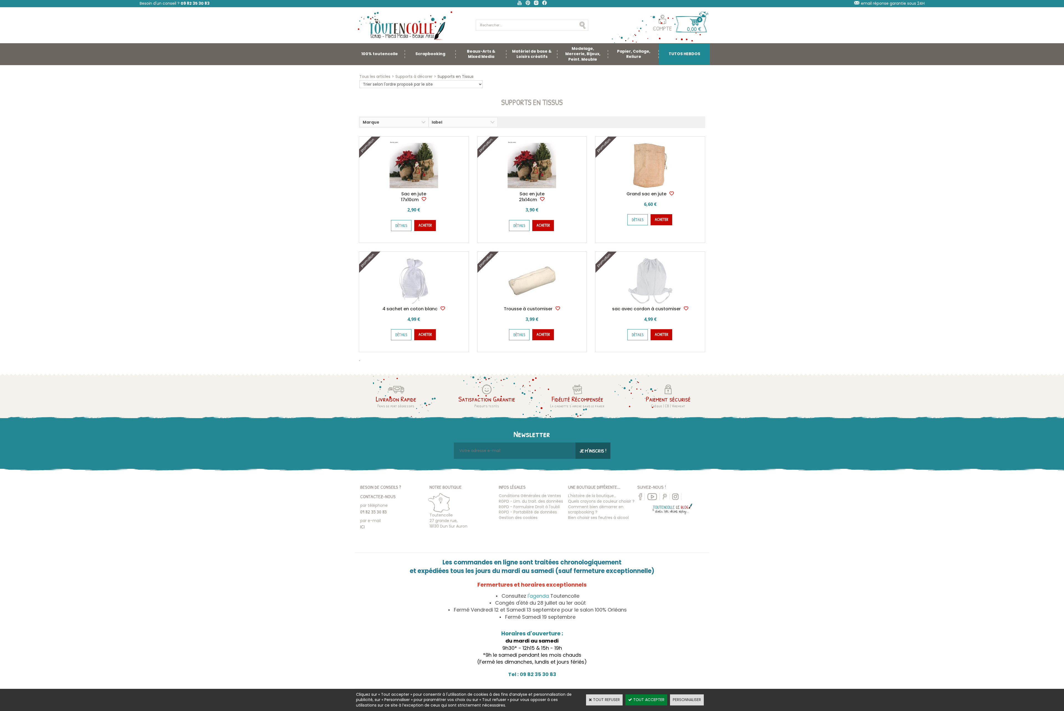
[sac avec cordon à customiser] (650, 303)
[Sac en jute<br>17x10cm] (414, 188)
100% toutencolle (379, 54)
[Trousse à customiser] (532, 303)
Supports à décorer (414, 76)
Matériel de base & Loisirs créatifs (532, 54)
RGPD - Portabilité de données (528, 512)
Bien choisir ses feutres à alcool (598, 517)
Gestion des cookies (518, 517)
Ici (362, 526)
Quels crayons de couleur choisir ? (601, 501)
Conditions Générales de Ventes (530, 495)
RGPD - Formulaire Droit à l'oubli (529, 507)
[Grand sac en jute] (650, 188)
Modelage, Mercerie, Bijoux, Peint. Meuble (582, 54)
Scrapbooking (430, 54)
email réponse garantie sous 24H (893, 3)
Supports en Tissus (456, 76)
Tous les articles (374, 76)
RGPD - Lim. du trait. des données (531, 501)
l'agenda (538, 595)
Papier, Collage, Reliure (633, 54)
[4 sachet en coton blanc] (414, 303)
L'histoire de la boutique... (592, 495)
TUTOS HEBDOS (684, 54)
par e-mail (370, 520)
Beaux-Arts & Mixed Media (481, 54)
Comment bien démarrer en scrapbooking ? (595, 509)
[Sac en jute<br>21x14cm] (532, 188)
